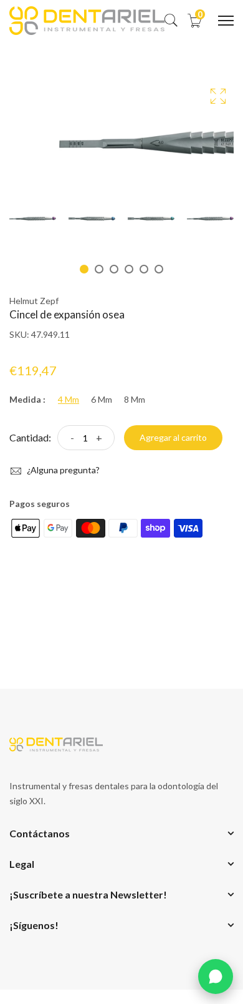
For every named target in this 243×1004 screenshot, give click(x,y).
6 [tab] (159, 269)
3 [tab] (114, 269)
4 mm (68, 399)
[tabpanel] (32, 218)
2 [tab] (99, 269)
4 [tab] (129, 269)
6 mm (101, 399)
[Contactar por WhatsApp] (215, 976)
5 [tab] (144, 269)
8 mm (134, 399)
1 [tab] (84, 269)
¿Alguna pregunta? (62, 470)
